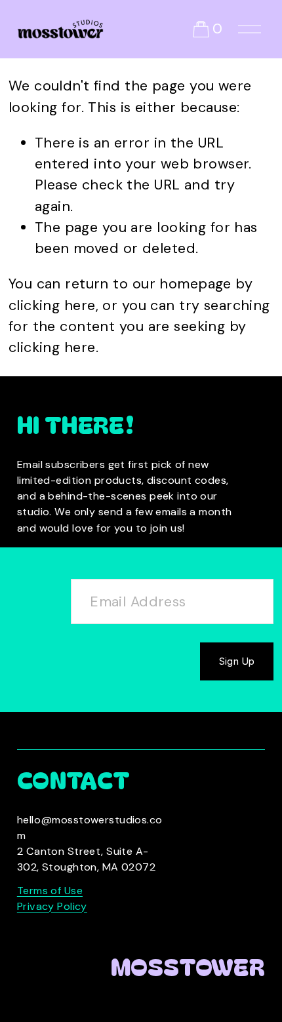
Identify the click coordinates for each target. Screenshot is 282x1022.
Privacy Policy (52, 906)
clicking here (52, 305)
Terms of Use (50, 890)
